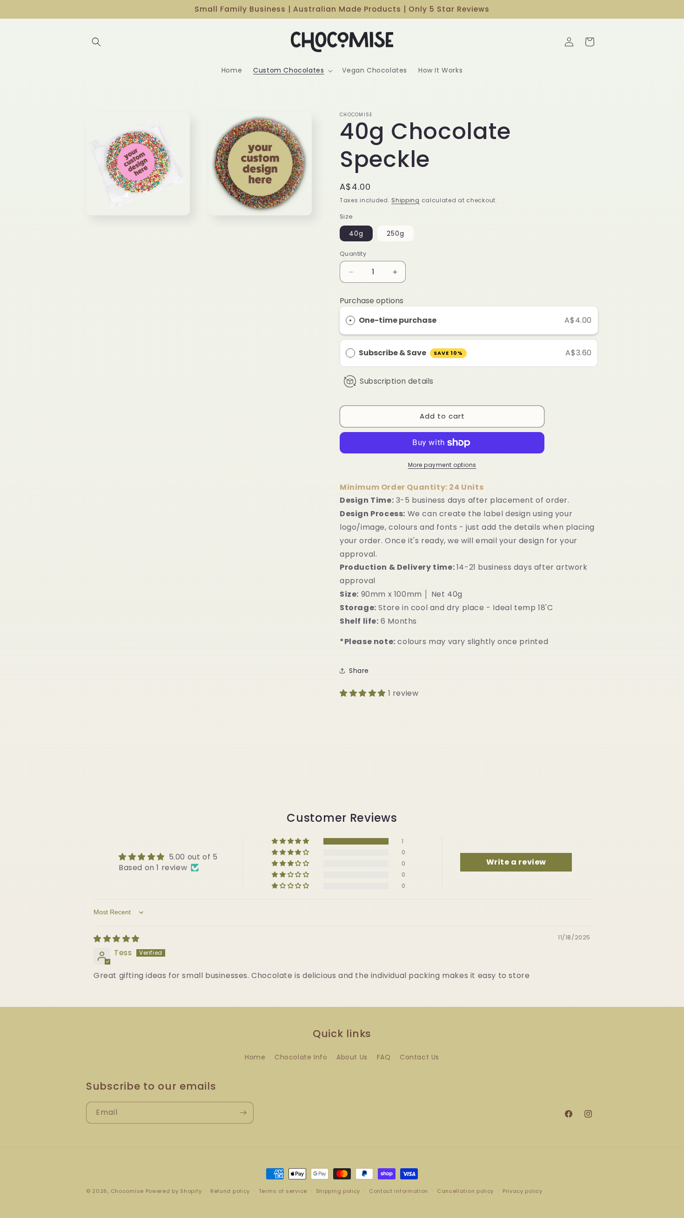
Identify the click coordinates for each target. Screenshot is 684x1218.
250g (395, 233)
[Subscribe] (243, 1113)
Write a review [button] (516, 862)
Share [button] (359, 670)
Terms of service (283, 1190)
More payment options (442, 465)
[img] (117, 938)
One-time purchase (397, 320)
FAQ (384, 1057)
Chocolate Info (301, 1057)
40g (356, 233)
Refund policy (230, 1190)
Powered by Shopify (174, 1191)
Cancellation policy (465, 1190)
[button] (96, 42)
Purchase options (371, 300)
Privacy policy (523, 1190)
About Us (352, 1057)
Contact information (398, 1190)
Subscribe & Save (411, 352)
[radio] (350, 320)
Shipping (405, 200)
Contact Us (419, 1057)
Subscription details (397, 381)
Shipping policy (338, 1190)
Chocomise (127, 1191)
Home (255, 1057)
